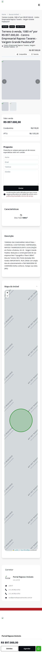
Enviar (21, 188)
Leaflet (16, 550)
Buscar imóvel (14, 14)
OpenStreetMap (25, 550)
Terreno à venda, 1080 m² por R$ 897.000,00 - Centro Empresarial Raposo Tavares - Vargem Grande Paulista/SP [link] (20, 19)
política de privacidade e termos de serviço (19, 196)
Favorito (36, 54)
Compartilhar (23, 54)
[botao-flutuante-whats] (38, 648)
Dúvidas (9, 649)
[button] (4, 81)
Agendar (27, 649)
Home (4, 14)
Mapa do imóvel (11, 286)
